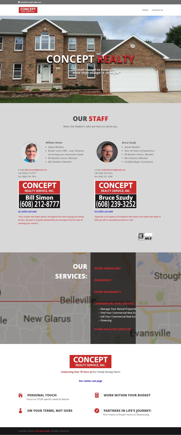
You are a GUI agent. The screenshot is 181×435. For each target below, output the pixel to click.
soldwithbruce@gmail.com (113, 169)
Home (145, 10)
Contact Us (157, 10)
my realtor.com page (27, 211)
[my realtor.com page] (39, 208)
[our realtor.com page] (90, 367)
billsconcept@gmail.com (36, 169)
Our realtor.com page (90, 380)
